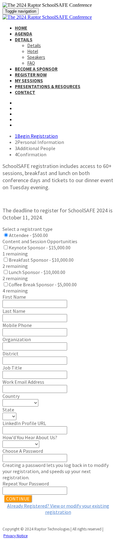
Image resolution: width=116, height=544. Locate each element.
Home (21, 28)
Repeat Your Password (25, 484)
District (10, 353)
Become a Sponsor (36, 69)
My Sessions (29, 81)
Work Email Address (23, 382)
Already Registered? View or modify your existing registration (58, 509)
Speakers (36, 57)
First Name (14, 297)
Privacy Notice (15, 535)
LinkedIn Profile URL (24, 423)
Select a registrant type (27, 229)
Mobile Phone (17, 325)
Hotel (32, 51)
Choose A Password (22, 451)
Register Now (31, 75)
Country (10, 396)
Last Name (13, 311)
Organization (16, 339)
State (8, 410)
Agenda (23, 34)
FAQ (31, 63)
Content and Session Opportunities (39, 241)
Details (23, 40)
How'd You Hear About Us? (29, 437)
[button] (18, 499)
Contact (25, 92)
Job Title (12, 368)
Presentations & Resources (47, 86)
